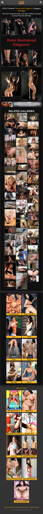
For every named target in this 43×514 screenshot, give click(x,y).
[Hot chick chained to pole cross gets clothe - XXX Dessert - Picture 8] (31, 84)
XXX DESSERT (21, 2)
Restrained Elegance (24, 8)
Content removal (34, 507)
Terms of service (9, 507)
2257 (26, 507)
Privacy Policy (19, 507)
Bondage (21, 11)
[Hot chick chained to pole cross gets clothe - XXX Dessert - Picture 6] (34, 58)
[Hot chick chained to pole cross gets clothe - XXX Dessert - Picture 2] (21, 27)
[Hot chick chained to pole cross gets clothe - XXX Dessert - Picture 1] (8, 26)
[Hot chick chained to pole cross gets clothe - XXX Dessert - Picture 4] (8, 58)
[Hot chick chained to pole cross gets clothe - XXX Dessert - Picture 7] (11, 84)
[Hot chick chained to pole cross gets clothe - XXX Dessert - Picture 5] (21, 58)
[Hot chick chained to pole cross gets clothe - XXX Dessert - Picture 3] (34, 26)
